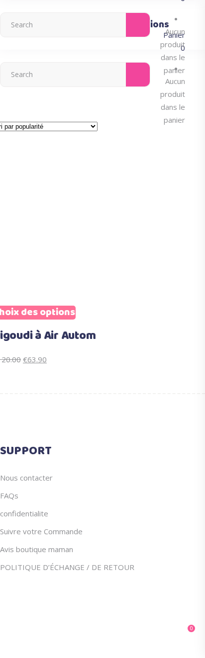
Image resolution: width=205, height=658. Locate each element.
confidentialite (24, 513)
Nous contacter (26, 478)
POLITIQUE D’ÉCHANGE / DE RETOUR (67, 567)
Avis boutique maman (36, 549)
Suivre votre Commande (41, 531)
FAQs (9, 495)
